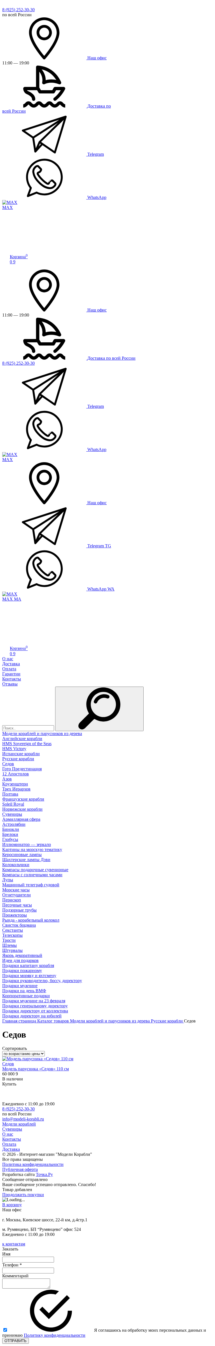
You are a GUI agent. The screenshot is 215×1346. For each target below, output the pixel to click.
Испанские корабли (21, 753)
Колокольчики (15, 864)
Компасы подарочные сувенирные (35, 869)
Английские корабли (22, 738)
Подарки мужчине (20, 985)
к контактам (13, 1244)
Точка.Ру (44, 1174)
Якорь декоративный (22, 955)
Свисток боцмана (19, 925)
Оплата (9, 668)
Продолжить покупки (23, 1194)
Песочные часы (17, 905)
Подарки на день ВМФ (24, 990)
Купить (9, 1084)
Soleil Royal (13, 804)
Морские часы (16, 889)
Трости (9, 940)
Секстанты (12, 930)
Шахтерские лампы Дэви (26, 859)
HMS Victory (14, 748)
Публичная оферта (20, 1169)
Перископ (11, 900)
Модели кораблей (19, 1124)
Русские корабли (18, 758)
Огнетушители (16, 894)
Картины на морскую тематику (32, 849)
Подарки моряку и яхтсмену (29, 975)
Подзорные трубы (19, 910)
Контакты (11, 679)
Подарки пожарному (22, 970)
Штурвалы (12, 950)
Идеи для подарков (20, 960)
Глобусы (10, 839)
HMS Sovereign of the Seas (27, 743)
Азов (7, 779)
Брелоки (10, 834)
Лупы (7, 879)
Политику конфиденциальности (54, 1335)
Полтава (10, 794)
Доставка (11, 663)
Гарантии (11, 673)
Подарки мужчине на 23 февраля (33, 1000)
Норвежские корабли (22, 809)
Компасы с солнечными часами (32, 874)
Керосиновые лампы (22, 854)
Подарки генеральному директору (35, 1005)
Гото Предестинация (22, 768)
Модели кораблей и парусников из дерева (42, 733)
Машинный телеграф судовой (30, 884)
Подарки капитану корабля (28, 965)
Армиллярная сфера (21, 819)
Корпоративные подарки (26, 995)
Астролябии (13, 824)
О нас (7, 658)
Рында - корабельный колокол (30, 920)
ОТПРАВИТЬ (15, 1341)
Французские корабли (23, 799)
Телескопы (12, 935)
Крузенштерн (15, 784)
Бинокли (10, 829)
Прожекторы (14, 915)
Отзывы (10, 684)
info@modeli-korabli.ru (23, 1119)
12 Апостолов (15, 773)
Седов (8, 763)
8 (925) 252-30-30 (18, 9)
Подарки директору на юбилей (32, 1015)
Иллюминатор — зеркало (26, 844)
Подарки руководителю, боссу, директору (42, 980)
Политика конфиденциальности (33, 1164)
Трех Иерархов (16, 789)
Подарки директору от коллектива (35, 1010)
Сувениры (12, 814)
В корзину (12, 1204)
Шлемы (9, 945)
